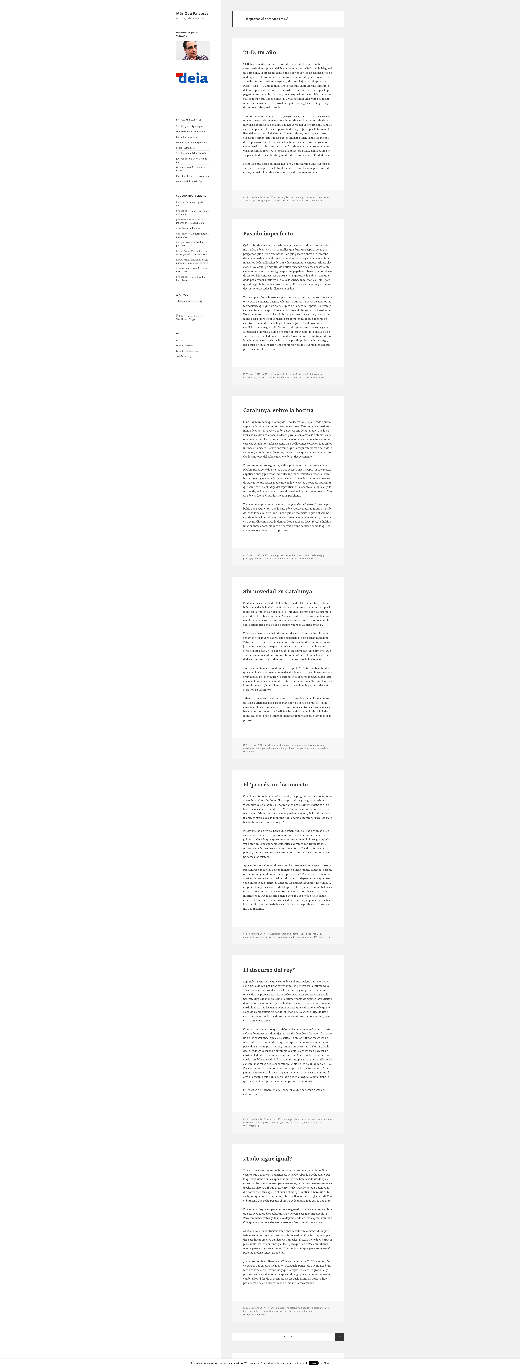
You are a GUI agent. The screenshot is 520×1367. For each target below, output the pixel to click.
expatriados (266, 748)
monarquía (274, 1122)
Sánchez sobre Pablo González (191, 153)
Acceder (180, 340)
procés (285, 200)
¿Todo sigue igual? (267, 1158)
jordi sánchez (292, 748)
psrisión (304, 748)
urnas (318, 1122)
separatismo (296, 1122)
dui (282, 374)
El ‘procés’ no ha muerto (275, 784)
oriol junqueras (265, 200)
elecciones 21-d (293, 374)
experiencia (261, 936)
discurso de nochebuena (319, 1119)
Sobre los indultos (185, 147)
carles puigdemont (284, 197)
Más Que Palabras (192, 13)
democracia (298, 933)
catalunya (300, 197)
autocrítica (274, 933)
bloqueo (284, 744)
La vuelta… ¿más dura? (188, 137)
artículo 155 (273, 744)
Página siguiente (339, 1337)
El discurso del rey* (269, 969)
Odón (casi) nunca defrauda (190, 131)
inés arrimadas (270, 1311)
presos (277, 200)
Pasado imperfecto (268, 233)
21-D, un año (259, 52)
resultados (290, 936)
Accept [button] (313, 1363)
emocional (248, 936)
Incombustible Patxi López (190, 181)
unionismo (298, 377)
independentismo (252, 1311)
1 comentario (315, 200)
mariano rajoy (250, 377)
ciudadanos (312, 197)
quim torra (272, 377)
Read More (323, 1363)
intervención (316, 374)
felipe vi (264, 1122)
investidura (303, 555)
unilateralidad (304, 936)
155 (271, 197)
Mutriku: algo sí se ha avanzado (192, 176)
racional (280, 936)
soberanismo (296, 200)
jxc (254, 200)
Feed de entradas (185, 345)
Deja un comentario (319, 377)
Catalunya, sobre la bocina (278, 410)
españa (305, 374)
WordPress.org (184, 356)
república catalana (319, 748)
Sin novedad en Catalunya (277, 591)
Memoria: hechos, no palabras (191, 142)
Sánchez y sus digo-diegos (189, 126)
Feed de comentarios (187, 350)
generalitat (279, 748)
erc (250, 200)
